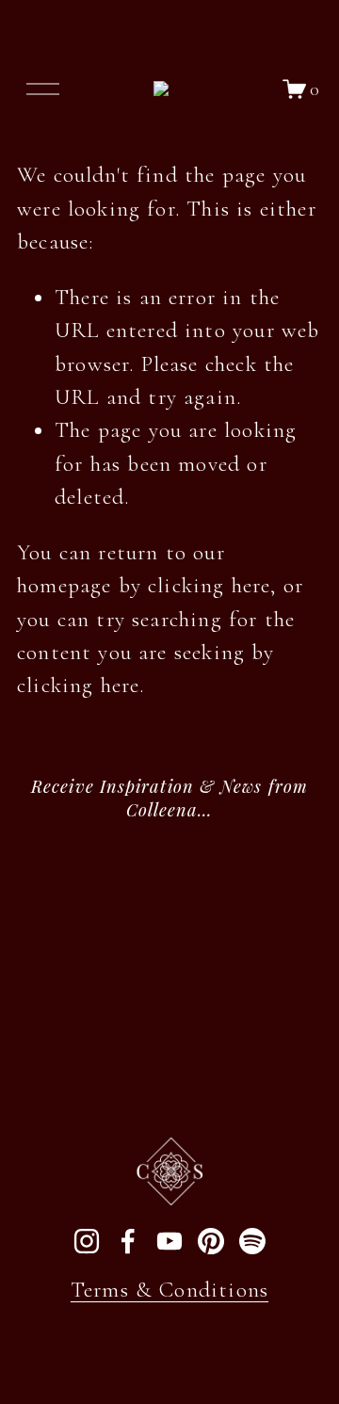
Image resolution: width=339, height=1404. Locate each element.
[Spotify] (252, 1241)
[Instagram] (86, 1241)
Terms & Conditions (169, 1289)
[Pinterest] (211, 1241)
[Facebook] (128, 1241)
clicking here (209, 585)
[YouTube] (169, 1241)
